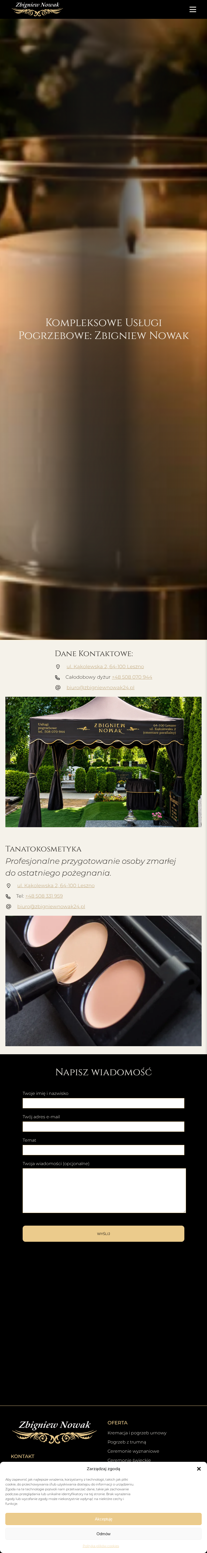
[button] (199, 1468)
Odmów (103, 1533)
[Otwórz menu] (192, 9)
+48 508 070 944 (132, 677)
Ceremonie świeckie (129, 1460)
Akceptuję (103, 1519)
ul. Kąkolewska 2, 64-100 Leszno (105, 667)
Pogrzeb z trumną (127, 1442)
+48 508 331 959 (44, 896)
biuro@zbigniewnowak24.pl (100, 688)
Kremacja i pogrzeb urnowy (137, 1432)
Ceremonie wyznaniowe (133, 1451)
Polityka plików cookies (101, 1546)
